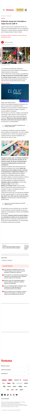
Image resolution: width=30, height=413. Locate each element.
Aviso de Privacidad (6, 398)
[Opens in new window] (5, 395)
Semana (3, 15)
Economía (8, 15)
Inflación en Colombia (7, 260)
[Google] (2, 395)
